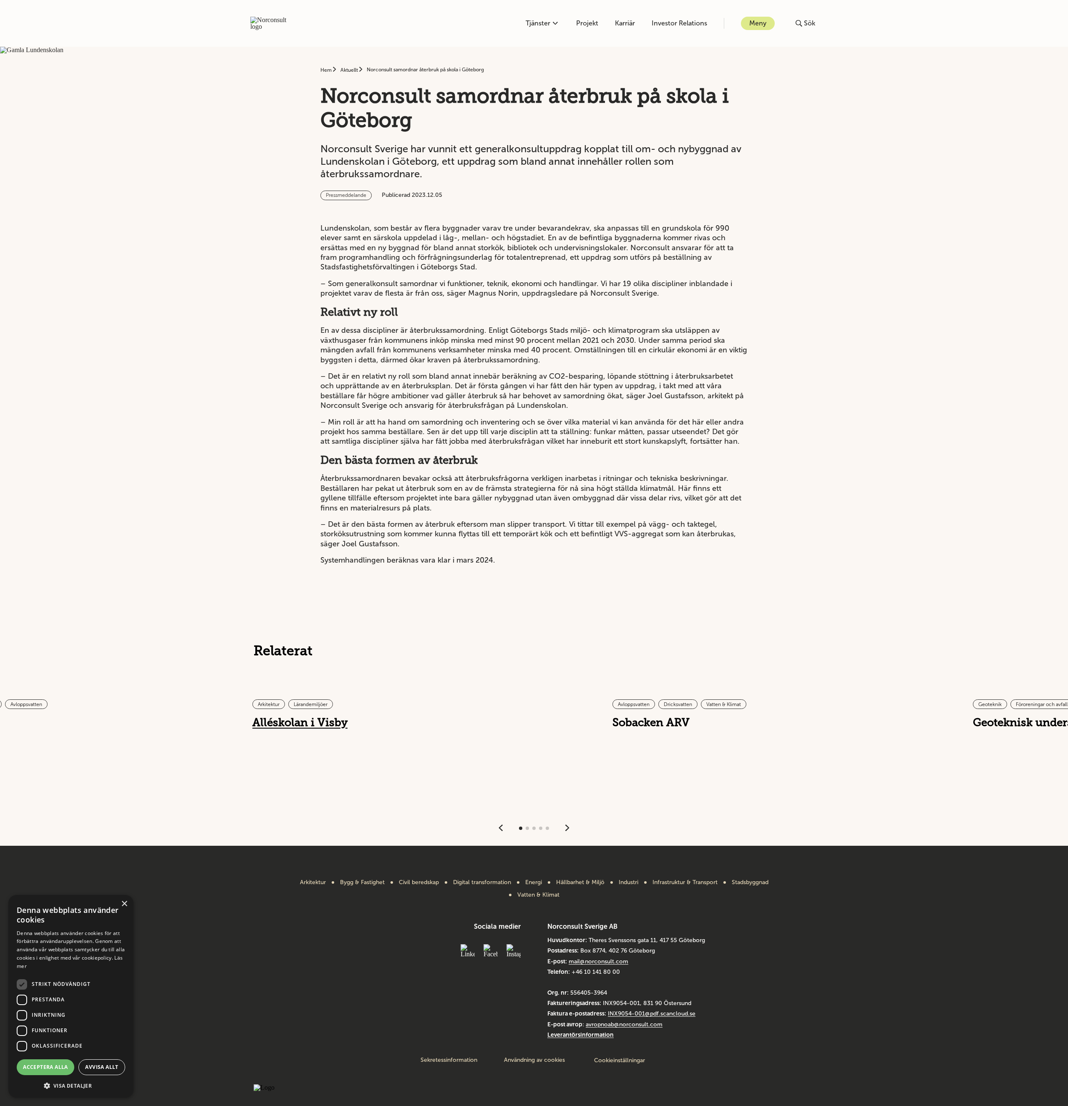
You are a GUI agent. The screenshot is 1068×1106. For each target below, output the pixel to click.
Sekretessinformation (449, 1060)
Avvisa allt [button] (101, 1067)
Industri (628, 882)
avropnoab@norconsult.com (624, 1024)
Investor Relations (679, 23)
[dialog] (71, 996)
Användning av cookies (534, 1060)
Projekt (587, 23)
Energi (533, 882)
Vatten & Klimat (538, 895)
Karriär (625, 23)
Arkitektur (313, 882)
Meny (757, 23)
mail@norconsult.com (598, 961)
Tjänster (538, 23)
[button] (71, 1085)
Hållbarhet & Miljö (580, 882)
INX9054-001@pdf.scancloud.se (651, 1013)
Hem (326, 70)
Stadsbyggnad (750, 882)
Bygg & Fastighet (362, 882)
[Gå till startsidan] (272, 23)
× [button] (124, 904)
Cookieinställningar (619, 1060)
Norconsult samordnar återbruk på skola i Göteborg (425, 70)
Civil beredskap (419, 882)
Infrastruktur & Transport (685, 882)
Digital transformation (482, 882)
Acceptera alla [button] (45, 1067)
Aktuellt (349, 70)
